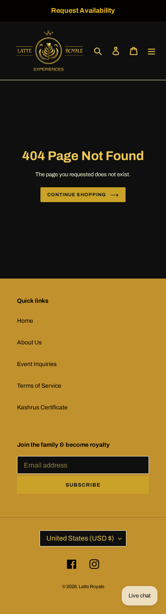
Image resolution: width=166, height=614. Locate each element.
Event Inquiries (37, 364)
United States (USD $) (80, 538)
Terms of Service (39, 386)
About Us (29, 342)
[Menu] (151, 50)
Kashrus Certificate (42, 407)
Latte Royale (91, 586)
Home (25, 321)
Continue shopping (76, 194)
